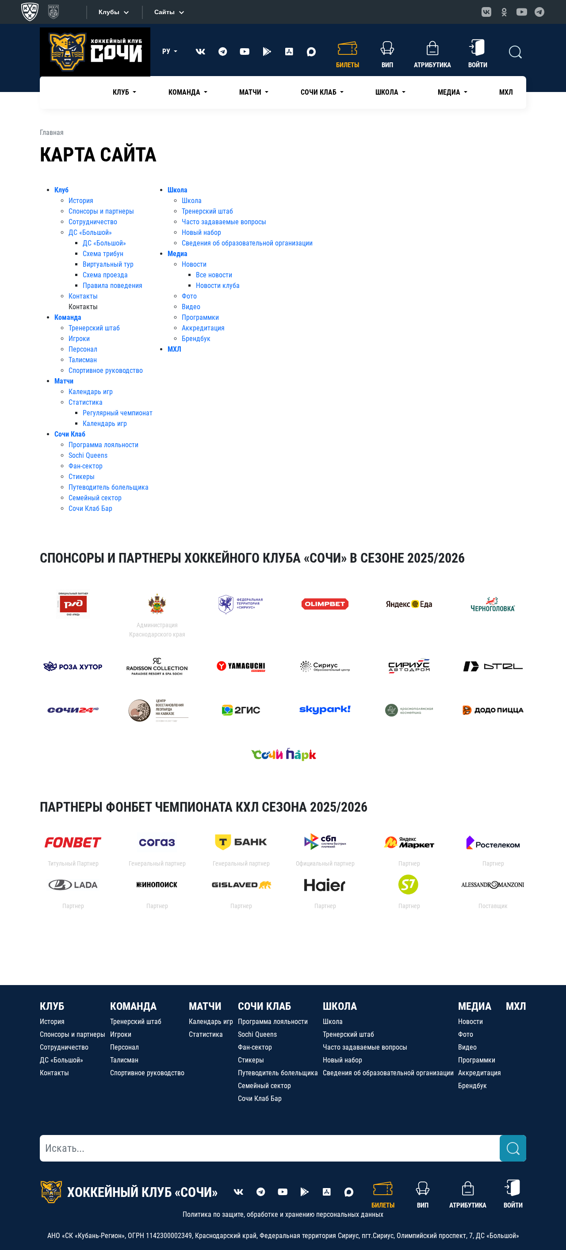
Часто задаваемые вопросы (224, 222)
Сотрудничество (93, 222)
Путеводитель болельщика (109, 487)
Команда (67, 317)
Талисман (83, 360)
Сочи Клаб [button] (319, 92)
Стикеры (82, 476)
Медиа (177, 253)
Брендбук (196, 338)
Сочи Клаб (69, 434)
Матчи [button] (251, 92)
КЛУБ (52, 1006)
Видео (191, 307)
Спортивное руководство (106, 370)
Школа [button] (387, 92)
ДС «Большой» (90, 232)
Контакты (83, 296)
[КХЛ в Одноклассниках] (504, 12)
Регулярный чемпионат (118, 413)
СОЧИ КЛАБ (264, 1006)
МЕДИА (474, 1006)
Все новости (214, 275)
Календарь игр (91, 391)
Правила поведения (112, 285)
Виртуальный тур (108, 264)
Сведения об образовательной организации (247, 243)
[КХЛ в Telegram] (539, 12)
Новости (194, 264)
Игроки (79, 338)
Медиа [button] (450, 92)
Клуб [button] (122, 92)
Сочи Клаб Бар (90, 508)
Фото (189, 296)
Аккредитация (203, 328)
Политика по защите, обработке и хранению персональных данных (283, 1214)
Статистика (86, 402)
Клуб (61, 190)
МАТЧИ (205, 1006)
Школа (177, 190)
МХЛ (506, 92)
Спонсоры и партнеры (101, 211)
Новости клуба (218, 285)
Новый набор (201, 232)
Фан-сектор (86, 466)
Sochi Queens (88, 455)
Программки (200, 317)
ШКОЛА (340, 1006)
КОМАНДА (133, 1006)
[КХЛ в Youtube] (522, 12)
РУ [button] (167, 51)
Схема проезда (105, 275)
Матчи (63, 381)
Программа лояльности (103, 445)
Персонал (83, 349)
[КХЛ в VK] (486, 12)
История (81, 200)
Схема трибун (103, 253)
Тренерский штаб (94, 328)
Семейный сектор (95, 498)
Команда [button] (185, 92)
